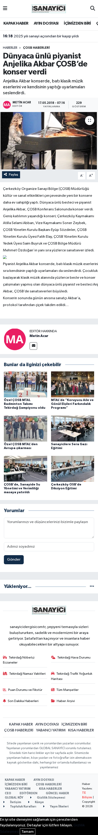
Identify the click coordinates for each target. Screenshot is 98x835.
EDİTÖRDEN (28, 793)
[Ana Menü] (5, 9)
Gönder (14, 560)
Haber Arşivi (66, 701)
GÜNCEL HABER (57, 793)
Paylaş (13, 174)
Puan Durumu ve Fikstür (25, 690)
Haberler (10, 47)
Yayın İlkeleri (59, 806)
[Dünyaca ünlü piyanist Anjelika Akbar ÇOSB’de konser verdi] (49, 140)
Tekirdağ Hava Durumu (73, 657)
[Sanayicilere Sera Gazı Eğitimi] (72, 428)
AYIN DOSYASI (46, 23)
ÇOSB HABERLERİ (36, 47)
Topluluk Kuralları (22, 806)
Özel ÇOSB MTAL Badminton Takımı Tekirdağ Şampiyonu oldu (24, 403)
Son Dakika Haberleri (23, 701)
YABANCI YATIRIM (51, 730)
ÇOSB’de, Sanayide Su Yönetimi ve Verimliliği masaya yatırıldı (22, 488)
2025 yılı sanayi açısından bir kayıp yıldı (41, 36)
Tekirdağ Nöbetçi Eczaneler (19, 660)
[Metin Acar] (15, 339)
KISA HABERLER (81, 730)
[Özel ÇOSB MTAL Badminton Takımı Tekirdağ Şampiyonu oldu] (25, 384)
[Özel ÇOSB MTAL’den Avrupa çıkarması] (25, 428)
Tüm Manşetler (67, 690)
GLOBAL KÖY (14, 797)
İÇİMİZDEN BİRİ (77, 23)
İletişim (15, 802)
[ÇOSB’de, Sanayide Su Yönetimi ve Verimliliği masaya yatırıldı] (25, 469)
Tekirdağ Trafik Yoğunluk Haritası (72, 676)
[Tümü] (92, 586)
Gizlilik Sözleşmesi (50, 797)
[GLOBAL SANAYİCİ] (49, 8)
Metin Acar (39, 336)
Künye (39, 802)
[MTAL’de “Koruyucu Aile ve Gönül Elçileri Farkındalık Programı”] (72, 384)
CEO (8, 793)
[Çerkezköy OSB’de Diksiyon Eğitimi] (72, 469)
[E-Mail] (33, 346)
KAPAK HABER (15, 23)
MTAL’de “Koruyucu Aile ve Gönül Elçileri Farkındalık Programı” (72, 403)
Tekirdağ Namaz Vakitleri (27, 673)
